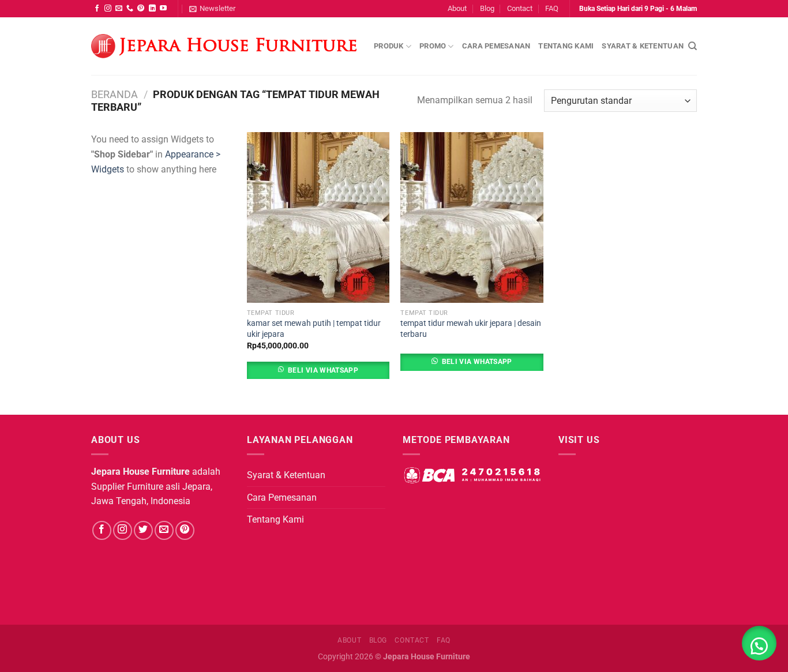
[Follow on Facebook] (96, 9)
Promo (432, 46)
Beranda (114, 94)
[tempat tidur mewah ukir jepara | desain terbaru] (471, 217)
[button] (759, 643)
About (457, 8)
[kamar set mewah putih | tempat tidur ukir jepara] (318, 217)
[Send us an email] (118, 9)
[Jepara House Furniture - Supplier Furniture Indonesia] (224, 46)
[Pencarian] (692, 46)
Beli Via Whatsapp (323, 370)
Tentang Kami (566, 46)
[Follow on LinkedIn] (152, 9)
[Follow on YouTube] (163, 9)
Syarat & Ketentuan (643, 46)
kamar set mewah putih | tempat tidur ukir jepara (314, 328)
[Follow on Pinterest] (140, 9)
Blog (487, 8)
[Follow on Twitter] (143, 530)
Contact (519, 8)
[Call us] (129, 9)
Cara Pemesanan (496, 46)
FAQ (551, 8)
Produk (389, 46)
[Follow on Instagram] (107, 9)
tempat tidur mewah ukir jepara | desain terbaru (470, 328)
